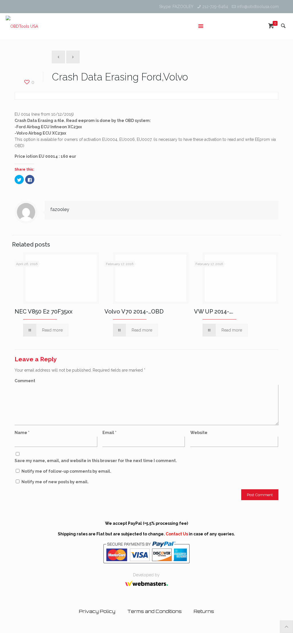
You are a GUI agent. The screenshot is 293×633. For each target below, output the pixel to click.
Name (22, 432)
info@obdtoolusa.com (258, 6)
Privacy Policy (97, 611)
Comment (25, 380)
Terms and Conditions (154, 611)
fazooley (59, 209)
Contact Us (177, 534)
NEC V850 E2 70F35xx (43, 311)
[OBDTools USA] (22, 26)
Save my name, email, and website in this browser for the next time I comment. (96, 460)
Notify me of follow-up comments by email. (66, 471)
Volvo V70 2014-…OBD (134, 311)
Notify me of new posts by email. (55, 482)
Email (109, 432)
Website (198, 432)
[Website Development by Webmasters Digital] (146, 588)
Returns (204, 611)
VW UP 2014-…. (213, 311)
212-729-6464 (215, 6)
